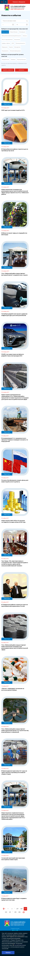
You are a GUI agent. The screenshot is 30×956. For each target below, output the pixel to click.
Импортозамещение (15, 51)
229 (25, 908)
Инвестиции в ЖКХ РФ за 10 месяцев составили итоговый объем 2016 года (13, 521)
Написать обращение (19, 2)
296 (19, 912)
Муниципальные (21, 59)
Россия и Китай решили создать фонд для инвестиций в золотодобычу (14, 481)
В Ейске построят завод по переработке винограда (14, 233)
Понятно (8, 952)
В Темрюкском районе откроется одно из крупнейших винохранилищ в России (14, 605)
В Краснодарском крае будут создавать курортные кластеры (14, 899)
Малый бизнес (14, 32)
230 (6, 912)
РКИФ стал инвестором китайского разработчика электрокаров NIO (12, 355)
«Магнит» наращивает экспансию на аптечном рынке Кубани (12, 689)
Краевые (13, 59)
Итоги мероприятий (7, 39)
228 (21, 908)
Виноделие (17, 47)
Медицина (4, 47)
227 (17, 908)
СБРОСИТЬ (21, 70)
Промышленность (20, 43)
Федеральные (5, 59)
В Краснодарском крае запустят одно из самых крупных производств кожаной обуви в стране (14, 772)
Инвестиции (5, 32)
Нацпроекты (5, 51)
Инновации (22, 32)
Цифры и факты (6, 43)
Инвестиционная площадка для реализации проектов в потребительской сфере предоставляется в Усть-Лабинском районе (15, 192)
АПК (13, 43)
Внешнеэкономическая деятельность (11, 35)
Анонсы (25, 35)
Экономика (17, 39)
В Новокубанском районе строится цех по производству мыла (14, 150)
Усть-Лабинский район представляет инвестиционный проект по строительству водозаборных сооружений (15, 730)
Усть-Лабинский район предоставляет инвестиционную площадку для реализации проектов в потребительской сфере (14, 647)
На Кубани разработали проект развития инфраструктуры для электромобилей (14, 314)
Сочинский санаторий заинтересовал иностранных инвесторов (13, 858)
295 (15, 912)
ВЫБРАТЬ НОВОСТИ (8, 70)
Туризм (11, 47)
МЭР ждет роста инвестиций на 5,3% (13, 110)
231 (10, 912)
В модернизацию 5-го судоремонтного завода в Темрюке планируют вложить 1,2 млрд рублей (14, 440)
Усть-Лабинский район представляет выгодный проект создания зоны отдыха (14, 274)
